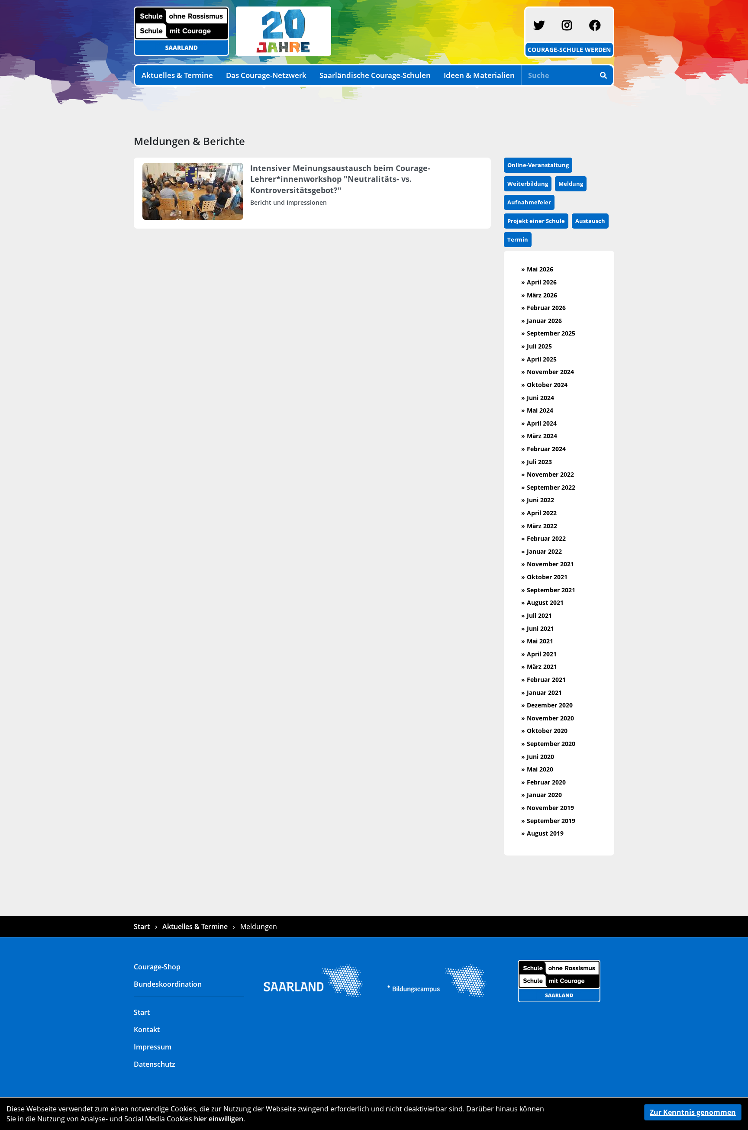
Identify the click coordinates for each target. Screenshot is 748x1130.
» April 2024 (539, 423)
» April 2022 (539, 513)
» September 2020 (548, 743)
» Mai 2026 (537, 269)
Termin (517, 239)
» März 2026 (539, 295)
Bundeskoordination (168, 984)
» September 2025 (548, 333)
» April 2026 (539, 282)
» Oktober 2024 (544, 385)
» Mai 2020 (537, 769)
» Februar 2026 (543, 307)
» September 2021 (548, 590)
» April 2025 (539, 359)
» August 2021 (542, 602)
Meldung (570, 183)
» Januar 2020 (541, 795)
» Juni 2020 (537, 756)
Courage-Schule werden (569, 49)
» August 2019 (542, 833)
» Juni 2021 (537, 628)
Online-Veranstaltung (538, 165)
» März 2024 (539, 436)
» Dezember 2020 (547, 705)
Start (143, 926)
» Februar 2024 (543, 449)
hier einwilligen (218, 1119)
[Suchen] (603, 75)
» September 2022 (548, 487)
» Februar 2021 (543, 679)
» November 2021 (547, 564)
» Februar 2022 (543, 538)
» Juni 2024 (537, 398)
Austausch (590, 221)
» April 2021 (539, 654)
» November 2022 (547, 474)
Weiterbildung (527, 183)
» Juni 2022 (537, 500)
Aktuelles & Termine (195, 926)
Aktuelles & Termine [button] (177, 75)
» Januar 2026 (541, 320)
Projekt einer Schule (536, 221)
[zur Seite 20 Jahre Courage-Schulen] (281, 30)
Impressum (152, 1047)
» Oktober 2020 (544, 730)
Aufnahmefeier (529, 202)
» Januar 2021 (541, 692)
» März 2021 (539, 666)
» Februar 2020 (543, 782)
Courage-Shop (157, 967)
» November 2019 (547, 808)
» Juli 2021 (536, 615)
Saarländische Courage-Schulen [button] (375, 75)
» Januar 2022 (541, 551)
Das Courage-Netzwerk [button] (266, 75)
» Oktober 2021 (544, 577)
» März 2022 (539, 526)
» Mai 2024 (537, 410)
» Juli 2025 (536, 346)
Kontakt (147, 1029)
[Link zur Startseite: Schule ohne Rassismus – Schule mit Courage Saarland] (559, 980)
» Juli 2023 (536, 462)
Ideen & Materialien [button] (479, 75)
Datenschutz (154, 1064)
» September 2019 (548, 821)
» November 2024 (547, 372)
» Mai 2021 (537, 641)
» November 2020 (547, 718)
